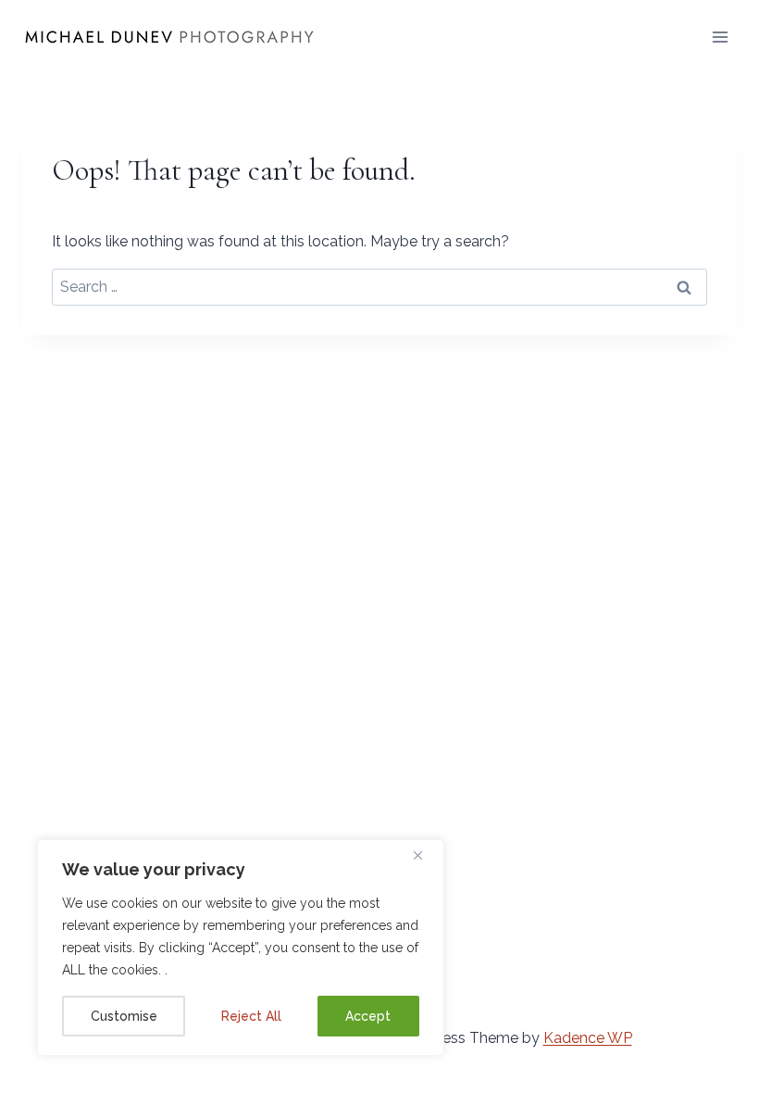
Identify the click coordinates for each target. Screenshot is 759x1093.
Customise (124, 1016)
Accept (368, 1016)
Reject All (251, 1016)
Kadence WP (587, 1038)
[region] (240, 947)
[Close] (425, 855)
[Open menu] (720, 36)
